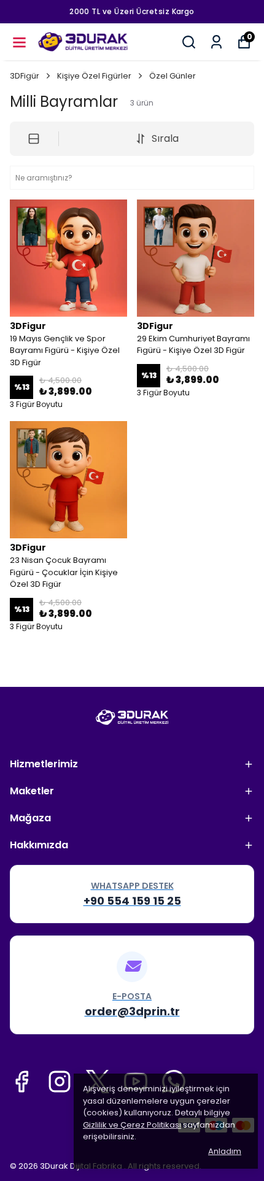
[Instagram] (59, 1081)
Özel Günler (172, 76)
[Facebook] (21, 1081)
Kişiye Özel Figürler (94, 76)
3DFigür (24, 76)
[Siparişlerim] (216, 42)
